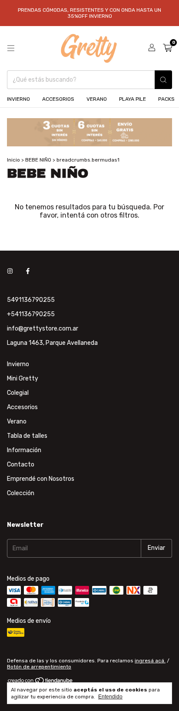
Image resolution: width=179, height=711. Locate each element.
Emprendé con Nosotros (40, 479)
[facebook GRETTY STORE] (28, 271)
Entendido (110, 697)
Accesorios (22, 407)
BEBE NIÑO (38, 160)
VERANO (96, 99)
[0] (167, 48)
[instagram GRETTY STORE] (10, 271)
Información (24, 450)
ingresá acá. (150, 661)
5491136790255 (31, 300)
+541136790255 (31, 314)
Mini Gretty (22, 378)
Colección (20, 493)
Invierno (18, 364)
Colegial (18, 393)
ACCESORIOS (58, 99)
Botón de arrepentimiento (39, 667)
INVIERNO (18, 99)
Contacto (20, 464)
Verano (17, 421)
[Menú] (11, 48)
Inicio (13, 160)
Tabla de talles (27, 436)
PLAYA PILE (132, 99)
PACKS (166, 99)
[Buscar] (163, 79)
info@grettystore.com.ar (42, 328)
